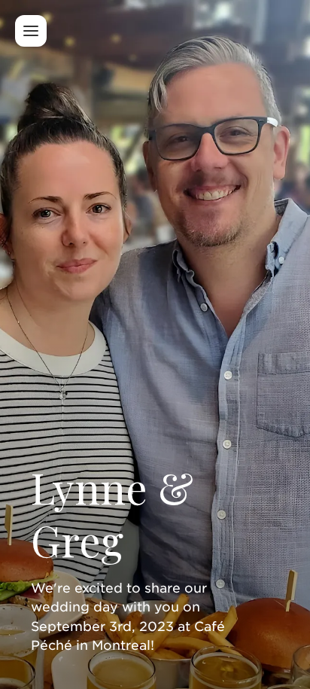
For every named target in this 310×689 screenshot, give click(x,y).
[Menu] (31, 31)
